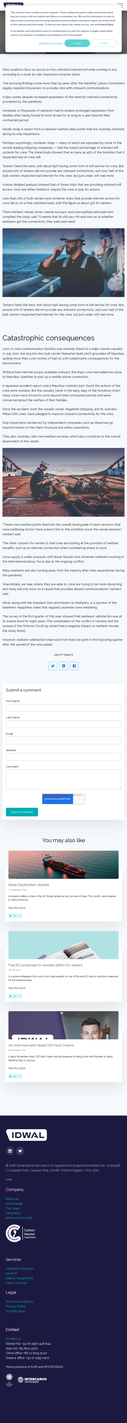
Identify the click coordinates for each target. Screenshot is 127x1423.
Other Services (16, 1283)
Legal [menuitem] (9, 1179)
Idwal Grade (14, 1203)
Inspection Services (20, 1268)
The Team (13, 1208)
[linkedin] (10, 1151)
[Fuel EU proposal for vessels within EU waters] (63, 945)
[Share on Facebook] (74, 666)
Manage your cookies (50, 43)
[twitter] (20, 1151)
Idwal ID (11, 1273)
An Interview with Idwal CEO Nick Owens (41, 1045)
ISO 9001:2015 (15, 1311)
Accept (77, 43)
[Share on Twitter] (53, 666)
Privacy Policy (16, 1306)
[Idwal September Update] (63, 865)
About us (12, 1199)
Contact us (13, 1339)
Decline (104, 43)
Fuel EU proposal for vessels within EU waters (45, 965)
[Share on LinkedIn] (63, 666)
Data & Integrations (19, 1278)
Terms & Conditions (19, 1301)
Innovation (13, 1213)
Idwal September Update (28, 885)
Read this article (16, 907)
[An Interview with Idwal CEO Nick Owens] (63, 1025)
